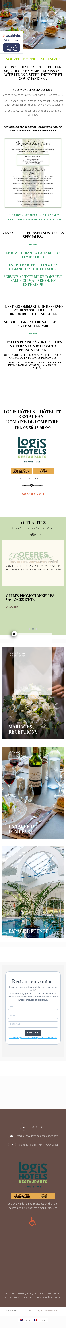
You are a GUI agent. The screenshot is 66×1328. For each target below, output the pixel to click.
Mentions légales (36, 1310)
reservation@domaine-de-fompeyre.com (37, 1135)
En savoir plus (12, 618)
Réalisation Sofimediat (52, 1310)
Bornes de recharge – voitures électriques (27, 597)
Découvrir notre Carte (33, 494)
